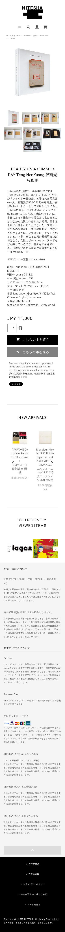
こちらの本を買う (35, 339)
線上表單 (22, 377)
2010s (12, 38)
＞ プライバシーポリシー (32, 884)
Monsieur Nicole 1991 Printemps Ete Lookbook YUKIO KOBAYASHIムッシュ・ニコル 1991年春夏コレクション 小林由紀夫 (45, 464)
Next (51, 462)
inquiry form (47, 370)
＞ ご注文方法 (33, 864)
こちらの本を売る (35, 352)
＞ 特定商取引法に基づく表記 (32, 894)
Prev (13, 462)
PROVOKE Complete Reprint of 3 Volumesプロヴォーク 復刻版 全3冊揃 (20, 461)
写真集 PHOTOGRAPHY (20, 36)
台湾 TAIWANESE (40, 36)
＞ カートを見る (33, 904)
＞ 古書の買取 (33, 874)
